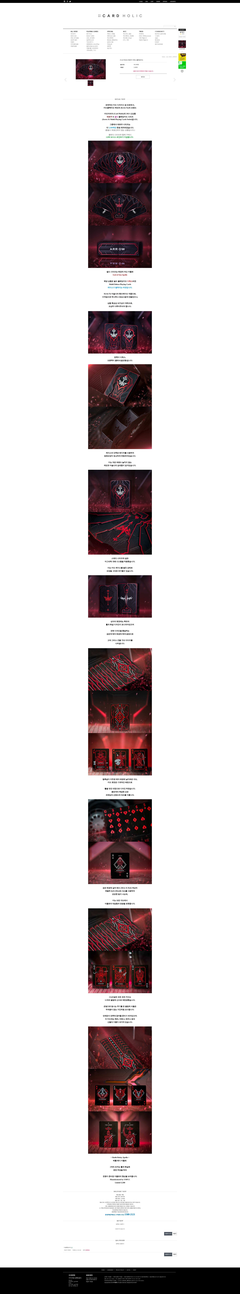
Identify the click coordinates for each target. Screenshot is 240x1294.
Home (163, 56)
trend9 (134, 1282)
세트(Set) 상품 (111, 36)
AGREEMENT (110, 1270)
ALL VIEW (74, 31)
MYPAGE (165, 1)
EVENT (157, 42)
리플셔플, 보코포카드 (92, 48)
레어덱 (109, 46)
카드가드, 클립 (127, 34)
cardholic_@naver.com (128, 1280)
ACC (124, 31)
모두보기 (73, 34)
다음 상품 (175, 80)
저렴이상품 (74, 46)
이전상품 (65, 80)
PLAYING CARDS (92, 31)
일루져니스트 (90, 40)
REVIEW (157, 40)
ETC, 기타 (126, 40)
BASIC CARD (90, 36)
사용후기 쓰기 (168, 1233)
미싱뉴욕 (109, 44)
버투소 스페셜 (111, 34)
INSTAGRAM (159, 44)
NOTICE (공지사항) (160, 34)
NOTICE (128, 1270)
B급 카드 (109, 48)
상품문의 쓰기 (168, 1254)
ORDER (158, 1)
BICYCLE (89, 34)
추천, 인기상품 (75, 38)
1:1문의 (157, 36)
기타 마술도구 (143, 38)
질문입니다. (67, 1247)
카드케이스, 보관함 (128, 36)
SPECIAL (110, 31)
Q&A (156, 38)
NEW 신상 (73, 36)
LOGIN (140, 1)
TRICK (141, 31)
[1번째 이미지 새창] (90, 83)
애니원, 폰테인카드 (112, 40)
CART (152, 1)
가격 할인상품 (74, 44)
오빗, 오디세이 (91, 38)
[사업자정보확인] (144, 1276)
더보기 (174, 1233)
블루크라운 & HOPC (92, 46)
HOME (103, 1270)
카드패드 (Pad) (127, 38)
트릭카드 (141, 34)
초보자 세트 (74, 40)
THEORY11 (90, 42)
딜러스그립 (110, 42)
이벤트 (72, 42)
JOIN (146, 1)
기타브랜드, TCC (91, 50)
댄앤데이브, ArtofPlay (93, 44)
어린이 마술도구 (143, 40)
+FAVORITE (173, 1)
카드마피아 (110, 38)
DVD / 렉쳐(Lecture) (145, 36)
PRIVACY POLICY (120, 1270)
